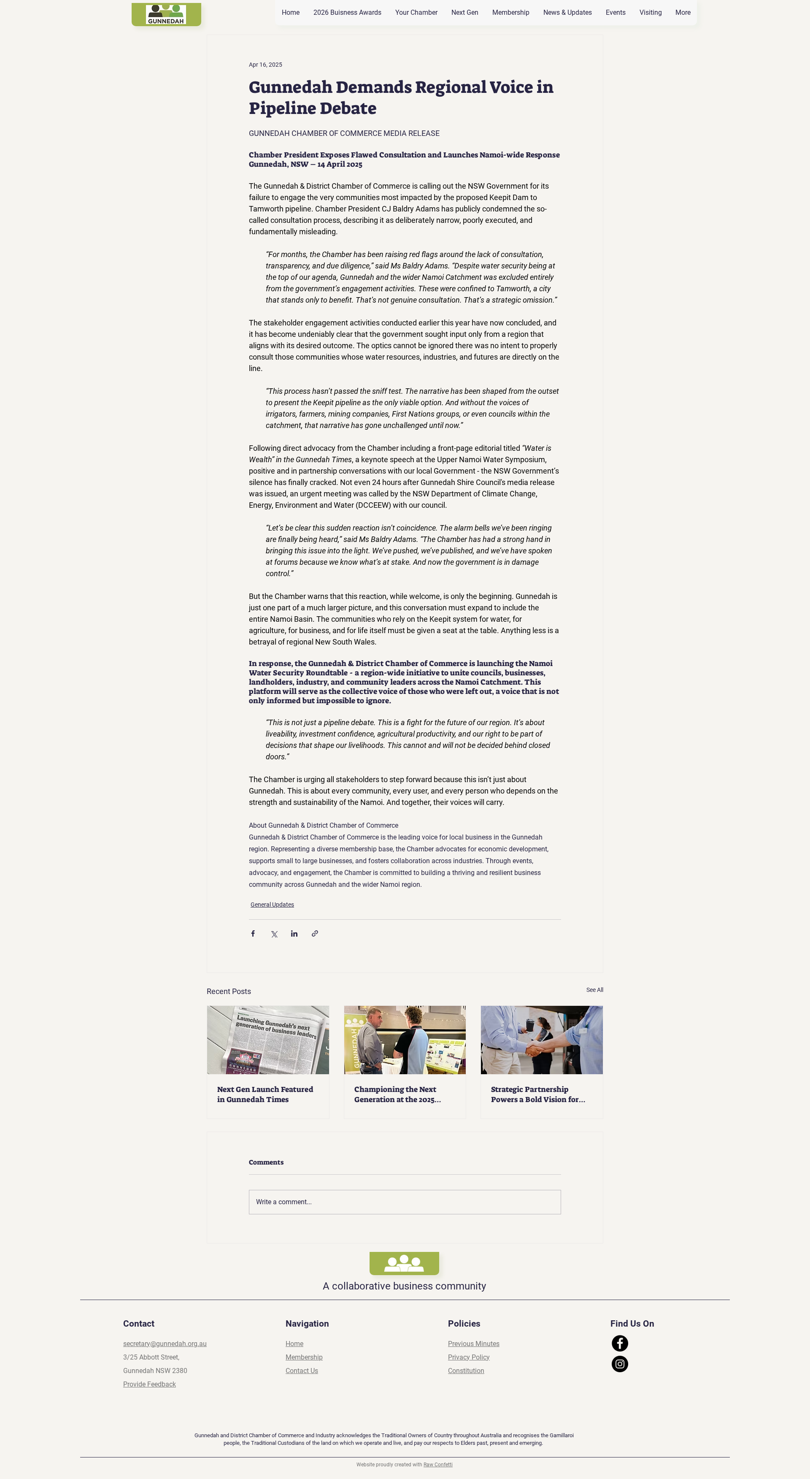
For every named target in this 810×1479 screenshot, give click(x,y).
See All (594, 989)
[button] (650, 12)
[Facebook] (620, 1343)
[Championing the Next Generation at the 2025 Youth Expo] (405, 1040)
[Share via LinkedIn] (294, 933)
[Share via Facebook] (253, 933)
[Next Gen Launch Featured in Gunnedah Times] (268, 1040)
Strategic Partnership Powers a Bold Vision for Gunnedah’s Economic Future (535, 1094)
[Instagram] (620, 1364)
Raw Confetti (438, 1465)
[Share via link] (315, 933)
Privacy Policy (469, 1357)
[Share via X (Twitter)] (274, 933)
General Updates (272, 904)
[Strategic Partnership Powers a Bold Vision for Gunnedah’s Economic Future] (542, 1040)
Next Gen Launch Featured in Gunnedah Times (265, 1094)
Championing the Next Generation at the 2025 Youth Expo (395, 1094)
